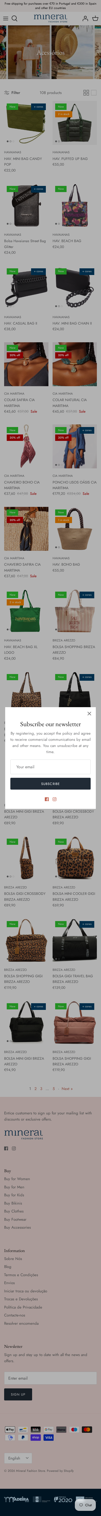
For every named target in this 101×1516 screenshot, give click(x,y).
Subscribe (50, 783)
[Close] (89, 713)
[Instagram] (54, 799)
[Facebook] (47, 799)
